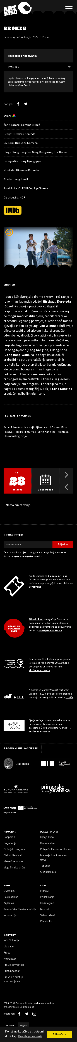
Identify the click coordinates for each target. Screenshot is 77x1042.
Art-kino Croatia (24, 1003)
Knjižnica (9, 903)
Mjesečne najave (13, 861)
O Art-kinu (9, 891)
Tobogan (45, 865)
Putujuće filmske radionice (55, 849)
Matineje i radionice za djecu (53, 857)
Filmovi (44, 891)
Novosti (44, 909)
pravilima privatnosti (28, 556)
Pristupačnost (12, 971)
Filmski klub (36, 619)
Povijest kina (11, 897)
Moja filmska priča (14, 867)
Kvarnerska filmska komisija (20, 909)
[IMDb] (12, 210)
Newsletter (10, 958)
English (23, 1025)
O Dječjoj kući (48, 871)
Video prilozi (47, 915)
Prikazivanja (47, 897)
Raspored (9, 837)
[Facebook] (18, 104)
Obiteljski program (14, 849)
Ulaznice (9, 946)
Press (7, 952)
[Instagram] (34, 1014)
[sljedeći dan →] (66, 474)
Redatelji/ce (47, 903)
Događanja (10, 843)
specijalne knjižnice (50, 630)
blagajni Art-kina (37, 78)
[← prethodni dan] (66, 487)
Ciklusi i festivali (13, 855)
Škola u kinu (47, 843)
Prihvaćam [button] (59, 1034)
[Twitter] (26, 104)
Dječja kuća (47, 837)
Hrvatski (10, 1025)
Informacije (10, 915)
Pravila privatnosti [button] (30, 1036)
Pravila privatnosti (14, 964)
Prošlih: (13, 67)
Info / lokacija (11, 940)
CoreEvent (24, 85)
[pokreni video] (38, 250)
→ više (69, 697)
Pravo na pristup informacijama (13, 979)
